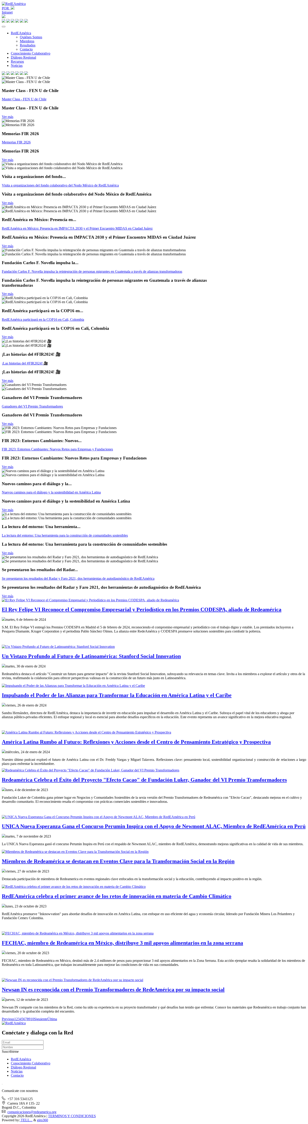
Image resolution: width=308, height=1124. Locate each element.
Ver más (7, 117)
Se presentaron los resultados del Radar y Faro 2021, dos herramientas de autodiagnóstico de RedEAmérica (78, 578)
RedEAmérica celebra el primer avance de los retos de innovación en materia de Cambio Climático (116, 896)
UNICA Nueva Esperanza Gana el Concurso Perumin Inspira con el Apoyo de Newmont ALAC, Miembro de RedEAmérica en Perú (154, 826)
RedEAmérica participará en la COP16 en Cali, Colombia (43, 319)
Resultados (27, 45)
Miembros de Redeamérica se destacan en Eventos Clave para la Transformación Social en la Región (118, 861)
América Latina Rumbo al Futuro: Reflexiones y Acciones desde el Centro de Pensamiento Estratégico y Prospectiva (136, 742)
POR (6, 8)
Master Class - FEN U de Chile (24, 99)
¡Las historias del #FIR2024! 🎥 (25, 363)
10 (32, 1019)
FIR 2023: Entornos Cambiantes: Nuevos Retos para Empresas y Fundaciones (57, 449)
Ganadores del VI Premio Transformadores (32, 406)
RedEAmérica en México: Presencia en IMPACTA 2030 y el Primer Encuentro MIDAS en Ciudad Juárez (77, 228)
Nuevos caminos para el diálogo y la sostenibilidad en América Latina (51, 492)
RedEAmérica (21, 33)
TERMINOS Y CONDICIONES (72, 1116)
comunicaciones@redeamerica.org (31, 1112)
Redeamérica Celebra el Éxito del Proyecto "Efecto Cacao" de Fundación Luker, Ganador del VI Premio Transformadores (144, 780)
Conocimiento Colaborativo (30, 53)
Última (52, 1019)
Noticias (17, 65)
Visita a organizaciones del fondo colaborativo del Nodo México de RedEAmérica (60, 185)
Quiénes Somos (31, 37)
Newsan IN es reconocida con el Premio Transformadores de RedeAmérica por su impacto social (113, 989)
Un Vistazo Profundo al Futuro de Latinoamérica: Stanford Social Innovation (91, 656)
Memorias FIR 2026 (16, 142)
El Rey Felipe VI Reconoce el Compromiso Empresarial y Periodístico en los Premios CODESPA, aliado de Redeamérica (141, 609)
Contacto (26, 49)
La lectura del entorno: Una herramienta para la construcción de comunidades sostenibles (65, 535)
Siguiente (40, 1019)
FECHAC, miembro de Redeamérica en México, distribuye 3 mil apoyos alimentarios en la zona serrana (122, 943)
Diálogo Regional (23, 57)
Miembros (27, 41)
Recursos (17, 61)
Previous (8, 1019)
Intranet (7, 12)
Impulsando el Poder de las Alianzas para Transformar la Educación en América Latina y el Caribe (117, 695)
